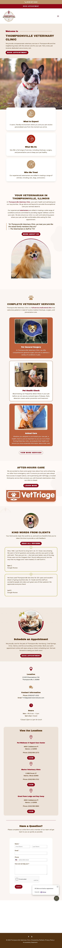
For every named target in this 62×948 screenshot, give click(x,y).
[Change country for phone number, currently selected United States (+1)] (16, 859)
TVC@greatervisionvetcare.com (33, 698)
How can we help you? (22, 864)
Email (17, 850)
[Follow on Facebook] (28, 936)
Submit (18, 886)
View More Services (31, 452)
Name (17, 844)
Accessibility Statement (30, 942)
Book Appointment (31, 6)
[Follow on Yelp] (32, 936)
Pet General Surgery (31, 347)
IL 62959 (34, 749)
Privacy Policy (49, 940)
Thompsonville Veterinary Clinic (19, 202)
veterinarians (24, 210)
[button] (56, 898)
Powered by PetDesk (37, 940)
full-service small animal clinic (42, 308)
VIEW (31, 758)
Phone (17, 857)
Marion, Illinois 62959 (31, 776)
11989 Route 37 (31, 773)
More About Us (31, 234)
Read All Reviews (31, 543)
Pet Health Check (31, 391)
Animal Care (31, 433)
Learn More (31, 485)
